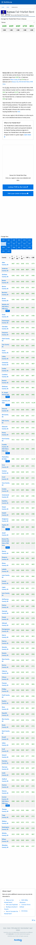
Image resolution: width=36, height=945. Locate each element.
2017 (29, 243)
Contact (18, 930)
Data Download (24, 928)
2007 (8, 240)
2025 (8, 251)
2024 (3, 251)
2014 (14, 243)
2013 (8, 243)
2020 (14, 247)
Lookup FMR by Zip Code (17, 187)
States (8, 7)
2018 (3, 247)
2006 (3, 240)
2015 (19, 243)
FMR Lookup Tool (15, 928)
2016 (24, 243)
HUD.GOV (10, 934)
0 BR (12, 257)
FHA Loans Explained (12, 904)
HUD (18, 111)
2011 (29, 240)
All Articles (24, 911)
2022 (24, 247)
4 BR (33, 257)
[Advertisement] (18, 52)
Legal (30, 928)
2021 (19, 247)
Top (34, 920)
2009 (19, 240)
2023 (29, 247)
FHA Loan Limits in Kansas (17, 194)
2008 (14, 240)
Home (3, 7)
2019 (8, 247)
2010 (24, 240)
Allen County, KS (14, 79)
